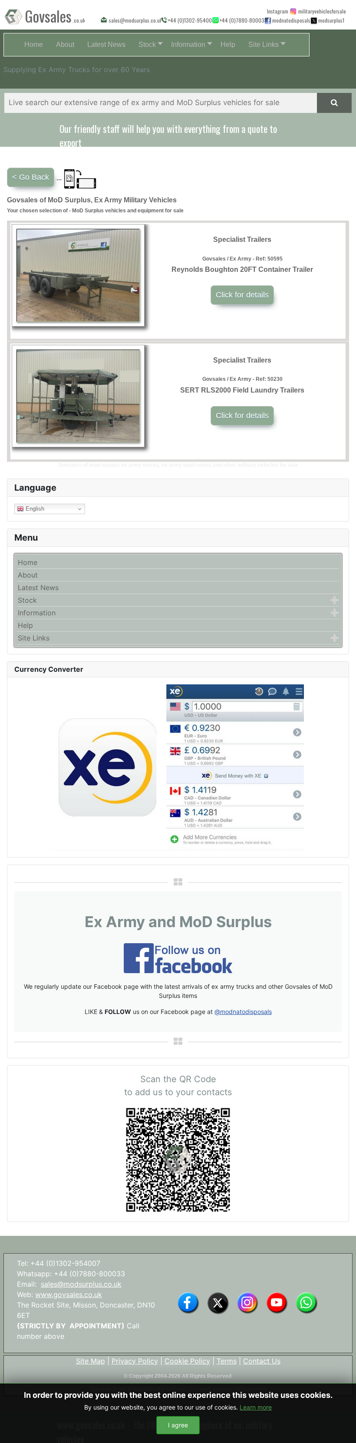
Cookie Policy (187, 1361)
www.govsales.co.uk (68, 1294)
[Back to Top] (341, 1427)
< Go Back (30, 177)
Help (25, 625)
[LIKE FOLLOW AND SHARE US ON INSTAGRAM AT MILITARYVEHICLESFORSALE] (321, 11)
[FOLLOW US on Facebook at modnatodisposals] (268, 20)
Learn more (256, 1407)
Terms (227, 1361)
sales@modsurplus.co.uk (81, 1284)
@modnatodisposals (243, 1011)
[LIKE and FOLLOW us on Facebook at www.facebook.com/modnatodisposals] (188, 1302)
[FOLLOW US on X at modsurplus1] (330, 20)
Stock (27, 600)
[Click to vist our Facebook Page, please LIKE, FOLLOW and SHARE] (178, 957)
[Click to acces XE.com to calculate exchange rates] (178, 767)
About (28, 575)
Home (27, 562)
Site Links (33, 638)
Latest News (38, 587)
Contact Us (261, 1361)
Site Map (90, 1361)
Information (37, 612)
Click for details (242, 295)
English (34, 508)
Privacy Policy (135, 1361)
